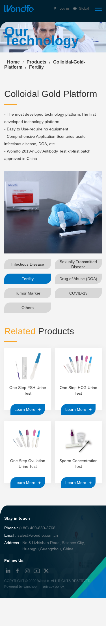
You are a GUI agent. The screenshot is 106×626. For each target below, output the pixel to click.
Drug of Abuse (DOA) (78, 278)
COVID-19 (78, 293)
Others (27, 307)
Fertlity (27, 278)
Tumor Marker (27, 293)
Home (13, 62)
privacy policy (53, 587)
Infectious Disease (27, 264)
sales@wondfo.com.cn (38, 535)
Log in (64, 8)
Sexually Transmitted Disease (78, 264)
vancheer (30, 587)
